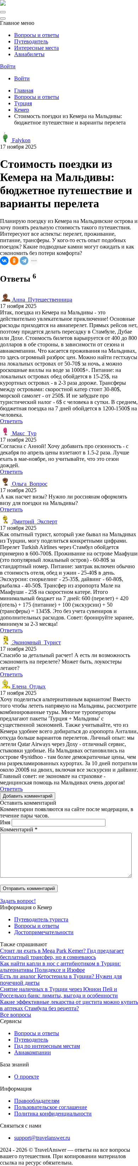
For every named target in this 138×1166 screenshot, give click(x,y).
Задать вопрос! (18, 901)
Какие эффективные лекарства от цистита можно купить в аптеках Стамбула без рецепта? (69, 1005)
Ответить (11, 421)
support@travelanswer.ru (42, 1138)
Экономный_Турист (36, 642)
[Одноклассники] (14, 260)
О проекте (26, 1077)
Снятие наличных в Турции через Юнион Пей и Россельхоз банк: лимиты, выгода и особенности (59, 992)
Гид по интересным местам (47, 1046)
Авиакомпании (32, 1052)
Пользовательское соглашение (50, 1107)
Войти (8, 66)
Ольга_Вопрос (29, 484)
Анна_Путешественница (41, 300)
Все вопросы (15, 1015)
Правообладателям (36, 1101)
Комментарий (19, 829)
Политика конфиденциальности (53, 1114)
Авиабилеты (29, 54)
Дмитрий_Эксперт (34, 521)
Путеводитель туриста (41, 919)
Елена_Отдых (28, 686)
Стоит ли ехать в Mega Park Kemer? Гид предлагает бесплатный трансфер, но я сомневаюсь (62, 954)
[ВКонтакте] (4, 260)
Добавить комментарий (27, 796)
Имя (5, 822)
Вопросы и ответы (36, 35)
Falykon (20, 140)
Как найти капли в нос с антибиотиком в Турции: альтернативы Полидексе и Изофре (60, 966)
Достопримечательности (44, 932)
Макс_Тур (23, 433)
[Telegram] (24, 260)
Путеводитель (31, 41)
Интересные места (36, 48)
